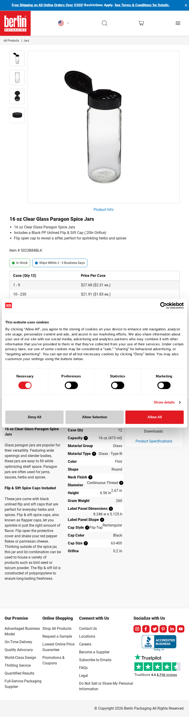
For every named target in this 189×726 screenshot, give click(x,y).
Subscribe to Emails (95, 660)
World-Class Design (20, 657)
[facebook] (146, 629)
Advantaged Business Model (22, 631)
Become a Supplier (94, 652)
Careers (85, 644)
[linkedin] (172, 629)
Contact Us (88, 628)
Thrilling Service (18, 665)
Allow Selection (94, 417)
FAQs (83, 668)
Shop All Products (56, 628)
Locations (87, 636)
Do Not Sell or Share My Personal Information (106, 685)
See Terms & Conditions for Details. (142, 5)
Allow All (155, 417)
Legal (83, 675)
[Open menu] (178, 23)
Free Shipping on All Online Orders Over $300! (47, 5)
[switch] (71, 385)
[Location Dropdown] (64, 23)
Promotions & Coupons (53, 660)
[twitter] (154, 629)
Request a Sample (57, 636)
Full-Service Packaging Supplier (23, 684)
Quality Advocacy (19, 650)
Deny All (34, 417)
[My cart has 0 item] (141, 23)
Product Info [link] (104, 209)
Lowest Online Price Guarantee (58, 647)
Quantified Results (19, 673)
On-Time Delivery (18, 642)
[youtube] (180, 629)
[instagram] (137, 629)
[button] (104, 23)
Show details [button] (164, 402)
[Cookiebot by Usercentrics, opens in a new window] (163, 305)
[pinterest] (163, 629)
